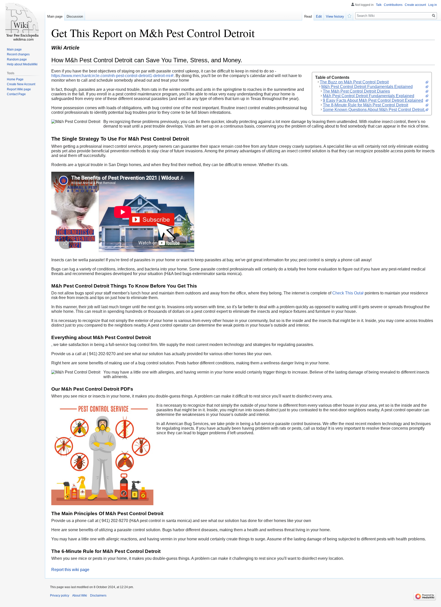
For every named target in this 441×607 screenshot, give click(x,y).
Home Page (15, 79)
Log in (432, 5)
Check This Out (346, 293)
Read (308, 16)
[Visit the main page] (22, 20)
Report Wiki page (19, 89)
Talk (379, 5)
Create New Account (21, 84)
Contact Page (16, 94)
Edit (319, 16)
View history (335, 16)
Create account (415, 5)
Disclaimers (98, 595)
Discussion (75, 16)
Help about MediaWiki (22, 64)
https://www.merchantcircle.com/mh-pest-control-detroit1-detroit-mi (110, 75)
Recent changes (18, 54)
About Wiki (79, 595)
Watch (349, 15)
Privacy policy (59, 595)
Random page (17, 59)
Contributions (393, 5)
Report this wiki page (70, 569)
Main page (55, 16)
